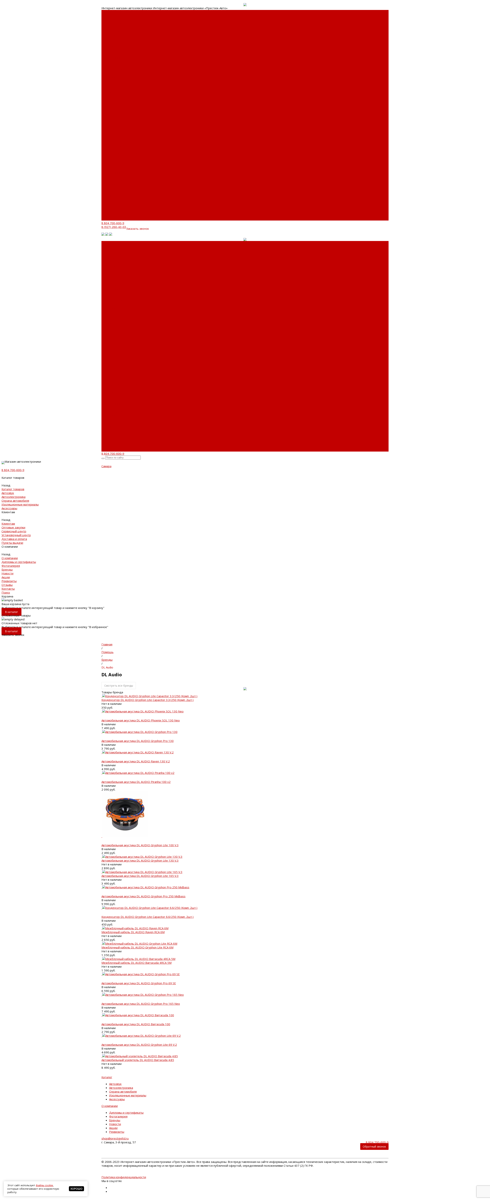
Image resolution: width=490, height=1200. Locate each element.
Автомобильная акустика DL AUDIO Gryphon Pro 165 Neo (140, 1004)
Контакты (108, 215)
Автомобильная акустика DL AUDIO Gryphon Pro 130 (137, 741)
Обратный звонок (374, 1146)
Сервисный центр (113, 54)
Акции (105, 100)
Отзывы (107, 211)
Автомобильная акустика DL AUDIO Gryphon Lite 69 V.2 (139, 1044)
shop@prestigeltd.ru (115, 1138)
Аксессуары (109, 39)
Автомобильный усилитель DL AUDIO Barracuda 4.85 (137, 1060)
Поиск (105, 219)
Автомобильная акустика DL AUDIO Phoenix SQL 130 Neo (140, 720)
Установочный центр (116, 173)
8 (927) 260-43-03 (113, 227)
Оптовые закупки (113, 50)
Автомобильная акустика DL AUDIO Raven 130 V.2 (135, 761)
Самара (106, 466)
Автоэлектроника (113, 23)
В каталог (11, 612)
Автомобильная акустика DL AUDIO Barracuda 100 (135, 1024)
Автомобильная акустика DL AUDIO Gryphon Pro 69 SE (138, 983)
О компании (109, 184)
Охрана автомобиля (115, 27)
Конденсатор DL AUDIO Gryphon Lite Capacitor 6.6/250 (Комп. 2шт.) (147, 917)
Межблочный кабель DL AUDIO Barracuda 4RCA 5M (136, 963)
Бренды (107, 92)
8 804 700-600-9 (112, 223)
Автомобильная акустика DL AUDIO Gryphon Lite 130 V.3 (140, 860)
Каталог (106, 1077)
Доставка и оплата (114, 65)
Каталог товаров (112, 138)
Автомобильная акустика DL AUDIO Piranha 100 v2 (136, 782)
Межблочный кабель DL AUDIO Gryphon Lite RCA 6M (137, 947)
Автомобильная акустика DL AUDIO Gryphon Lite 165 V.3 (140, 876)
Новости (107, 96)
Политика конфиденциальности (123, 1177)
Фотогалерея (110, 88)
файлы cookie (44, 1185)
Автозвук (107, 19)
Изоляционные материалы (111, 33)
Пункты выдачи (112, 69)
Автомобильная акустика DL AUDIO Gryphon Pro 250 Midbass (143, 896)
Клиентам (108, 161)
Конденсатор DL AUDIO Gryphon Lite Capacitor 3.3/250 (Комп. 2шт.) (147, 700)
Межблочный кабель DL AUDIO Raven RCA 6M (133, 932)
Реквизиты (109, 104)
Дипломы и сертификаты (110, 83)
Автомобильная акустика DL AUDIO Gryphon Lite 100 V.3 (140, 845)
